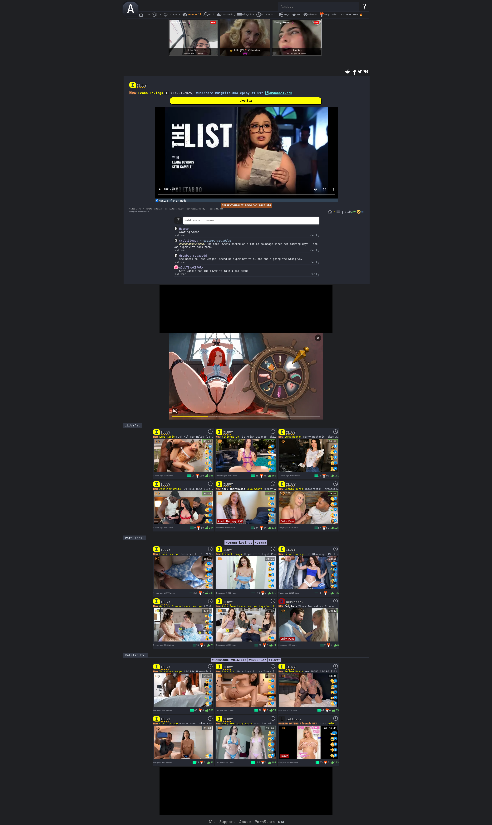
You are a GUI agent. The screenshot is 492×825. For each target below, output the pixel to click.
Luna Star (229, 671)
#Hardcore (204, 93)
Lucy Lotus (245, 723)
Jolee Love (335, 723)
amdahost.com (280, 93)
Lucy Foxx (229, 723)
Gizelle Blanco (170, 606)
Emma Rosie (167, 436)
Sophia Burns (294, 488)
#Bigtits (222, 93)
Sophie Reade (294, 671)
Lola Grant (254, 488)
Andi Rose (229, 606)
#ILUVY (257, 93)
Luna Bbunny (293, 436)
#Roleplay (241, 93)
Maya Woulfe (267, 606)
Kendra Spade (168, 723)
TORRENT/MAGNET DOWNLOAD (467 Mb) (246, 205)
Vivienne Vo (230, 436)
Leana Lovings (150, 93)
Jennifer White (170, 488)
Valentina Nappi (170, 671)
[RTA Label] (281, 822)
